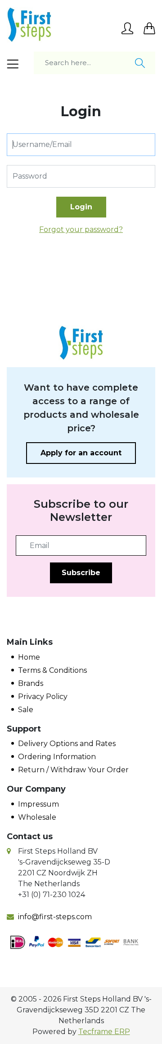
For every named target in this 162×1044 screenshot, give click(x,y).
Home (29, 657)
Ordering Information (57, 756)
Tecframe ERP (104, 1031)
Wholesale (37, 817)
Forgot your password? (81, 229)
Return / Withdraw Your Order (73, 769)
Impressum (38, 804)
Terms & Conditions (52, 670)
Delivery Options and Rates (67, 743)
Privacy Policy (43, 696)
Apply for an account (81, 453)
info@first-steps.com (55, 916)
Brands (30, 683)
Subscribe (81, 572)
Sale (25, 709)
